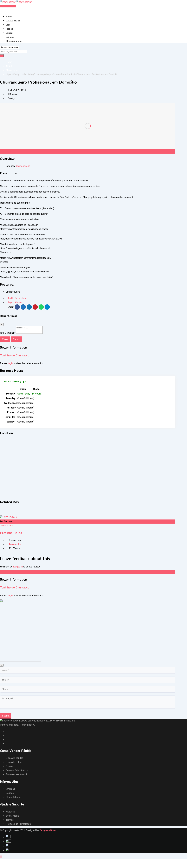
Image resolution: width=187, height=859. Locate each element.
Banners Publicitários (17, 770)
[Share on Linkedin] (29, 307)
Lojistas (10, 37)
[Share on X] (23, 307)
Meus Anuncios (14, 41)
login (10, 363)
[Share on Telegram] (47, 307)
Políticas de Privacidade (18, 824)
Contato (10, 793)
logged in (18, 566)
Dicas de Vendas (14, 758)
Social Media (12, 815)
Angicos (13, 544)
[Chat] (3, 10)
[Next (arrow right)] (182, 429)
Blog (8, 24)
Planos (9, 29)
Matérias (10, 811)
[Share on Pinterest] (35, 307)
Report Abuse (15, 302)
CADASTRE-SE (13, 20)
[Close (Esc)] (177, 3)
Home (9, 16)
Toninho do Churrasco (14, 355)
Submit (16, 339)
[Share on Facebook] (17, 307)
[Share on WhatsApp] (41, 307)
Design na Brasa (47, 830)
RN (19, 544)
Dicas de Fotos (13, 762)
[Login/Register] (1, 10)
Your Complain (7, 332)
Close (5, 339)
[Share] (184, 3)
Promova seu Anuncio (17, 774)
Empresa (10, 789)
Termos (10, 819)
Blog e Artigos (13, 797)
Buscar (9, 33)
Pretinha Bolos (11, 533)
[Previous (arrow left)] (5, 429)
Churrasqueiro (23, 166)
